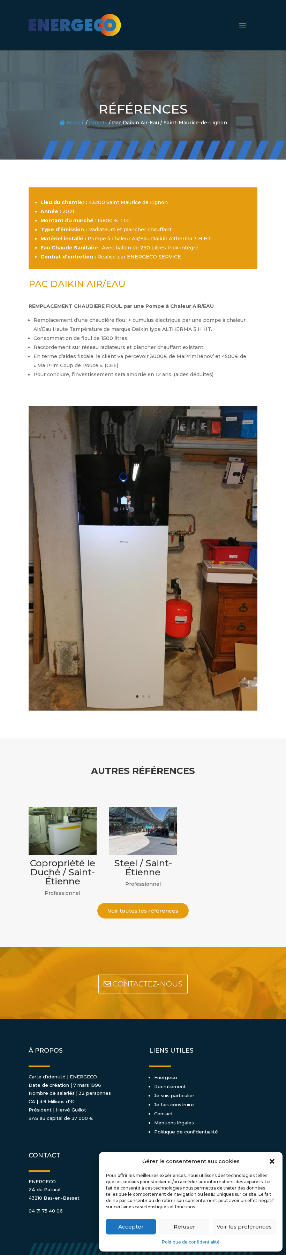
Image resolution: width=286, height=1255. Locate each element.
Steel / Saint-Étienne (143, 868)
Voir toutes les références (143, 910)
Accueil (74, 122)
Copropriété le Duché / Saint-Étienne (62, 872)
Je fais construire (174, 1104)
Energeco (165, 1077)
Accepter (131, 1226)
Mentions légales (174, 1122)
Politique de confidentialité (191, 1242)
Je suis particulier (174, 1095)
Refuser (184, 1226)
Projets (98, 122)
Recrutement (170, 1086)
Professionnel (62, 893)
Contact (163, 1113)
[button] (272, 1161)
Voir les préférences (244, 1226)
